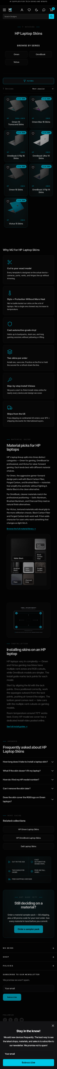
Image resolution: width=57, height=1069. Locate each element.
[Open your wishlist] (29, 9)
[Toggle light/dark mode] (36, 9)
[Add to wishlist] (7, 99)
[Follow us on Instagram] (16, 1020)
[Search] (51, 16)
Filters (30, 81)
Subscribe (28, 1062)
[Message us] (43, 9)
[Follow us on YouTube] (22, 1020)
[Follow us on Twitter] (10, 1020)
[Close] (53, 1026)
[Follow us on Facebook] (5, 1020)
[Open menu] (4, 10)
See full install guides (17, 726)
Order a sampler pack (28, 929)
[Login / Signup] (22, 9)
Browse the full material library (21, 529)
